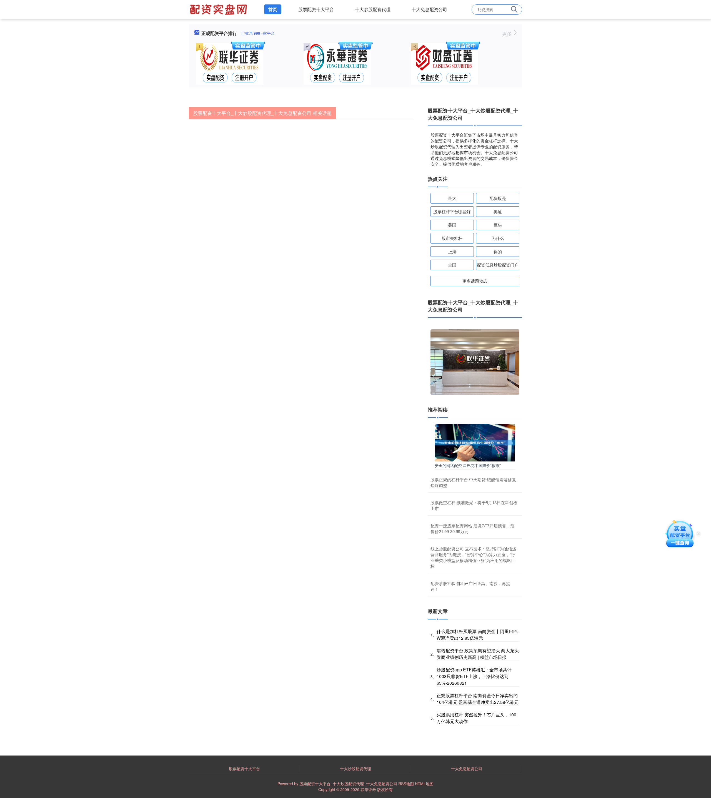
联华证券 (368, 789)
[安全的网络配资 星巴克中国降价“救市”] (475, 442)
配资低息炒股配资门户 (498, 265)
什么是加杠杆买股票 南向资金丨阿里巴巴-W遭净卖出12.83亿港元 (478, 634)
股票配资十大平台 (316, 9)
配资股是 (497, 198)
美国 (452, 225)
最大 (452, 198)
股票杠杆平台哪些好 (452, 211)
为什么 (498, 238)
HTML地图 (424, 783)
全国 (452, 265)
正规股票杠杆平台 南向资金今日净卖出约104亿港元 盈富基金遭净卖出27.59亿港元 (478, 698)
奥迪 (498, 211)
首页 (272, 9)
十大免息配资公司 (429, 9)
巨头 (498, 225)
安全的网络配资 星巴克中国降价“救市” (468, 465)
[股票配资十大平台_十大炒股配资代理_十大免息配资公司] (219, 9)
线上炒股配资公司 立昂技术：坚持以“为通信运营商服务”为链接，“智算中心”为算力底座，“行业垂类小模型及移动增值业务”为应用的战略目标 (473, 557)
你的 (498, 251)
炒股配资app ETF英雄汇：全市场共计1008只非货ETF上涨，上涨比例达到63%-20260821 (474, 676)
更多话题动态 (474, 281)
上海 (452, 251)
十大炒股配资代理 (372, 9)
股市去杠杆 (452, 238)
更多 (507, 33)
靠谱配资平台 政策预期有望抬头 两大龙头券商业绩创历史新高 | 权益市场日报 (478, 653)
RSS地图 (406, 783)
